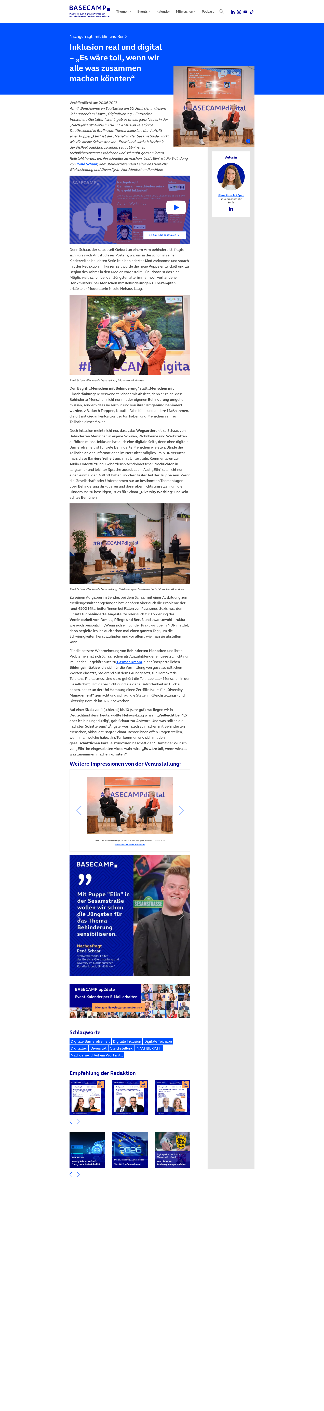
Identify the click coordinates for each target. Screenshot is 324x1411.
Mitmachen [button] (184, 11)
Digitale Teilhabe (158, 1041)
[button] (130, 210)
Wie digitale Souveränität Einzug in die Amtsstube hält (86, 1161)
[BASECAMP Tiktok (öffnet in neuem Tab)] (251, 11)
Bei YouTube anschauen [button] (162, 235)
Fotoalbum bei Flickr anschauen (130, 844)
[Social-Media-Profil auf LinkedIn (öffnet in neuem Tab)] (231, 208)
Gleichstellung (121, 1048)
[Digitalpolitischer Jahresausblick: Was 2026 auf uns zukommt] (129, 1150)
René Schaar (86, 163)
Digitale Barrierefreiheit (90, 1041)
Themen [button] (122, 11)
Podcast (208, 11)
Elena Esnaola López (231, 195)
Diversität (98, 1048)
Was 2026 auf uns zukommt (129, 1162)
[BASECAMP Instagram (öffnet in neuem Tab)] (239, 11)
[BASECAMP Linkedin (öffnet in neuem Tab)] (233, 11)
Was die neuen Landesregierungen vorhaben (171, 1159)
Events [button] (142, 11)
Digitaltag (79, 1048)
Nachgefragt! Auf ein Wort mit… (97, 1055)
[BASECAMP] (90, 11)
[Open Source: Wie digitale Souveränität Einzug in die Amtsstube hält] (87, 1150)
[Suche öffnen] (222, 11)
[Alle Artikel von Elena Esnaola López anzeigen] (231, 176)
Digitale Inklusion (127, 1041)
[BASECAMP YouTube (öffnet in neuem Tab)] (245, 11)
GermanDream (129, 661)
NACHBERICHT (149, 1048)
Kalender (163, 11)
